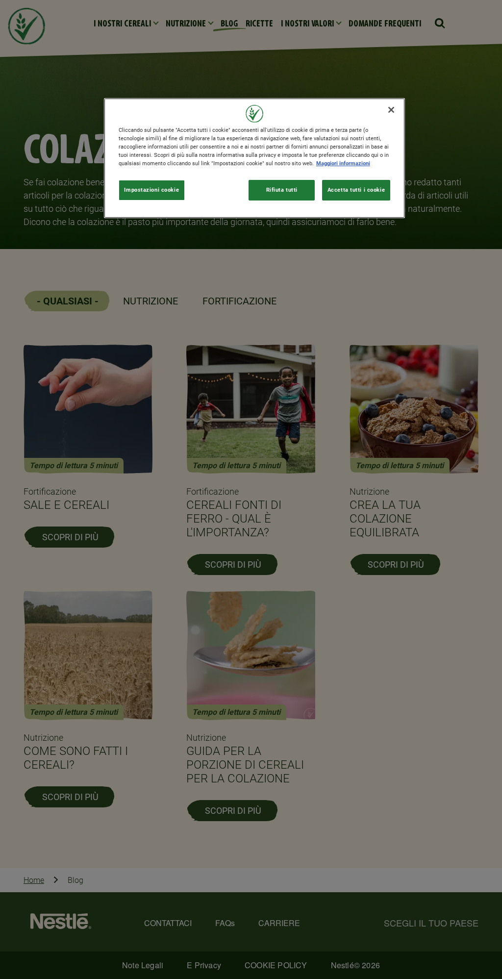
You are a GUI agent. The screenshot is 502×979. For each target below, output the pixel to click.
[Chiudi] (391, 110)
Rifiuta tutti (282, 189)
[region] (254, 158)
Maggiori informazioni (343, 163)
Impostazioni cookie (151, 189)
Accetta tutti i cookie (356, 189)
